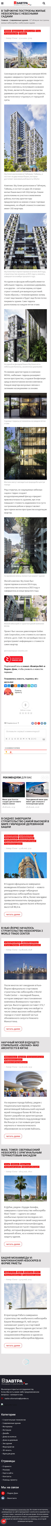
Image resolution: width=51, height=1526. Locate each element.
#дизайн (22, 1057)
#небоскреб (29, 31)
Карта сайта (8, 1473)
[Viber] (25, 686)
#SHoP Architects (11, 838)
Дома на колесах (9, 1436)
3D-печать (7, 1450)
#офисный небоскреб (30, 1167)
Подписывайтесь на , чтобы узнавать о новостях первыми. (24, 669)
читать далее (13, 914)
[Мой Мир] (8, 686)
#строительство (11, 33)
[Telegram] (35, 686)
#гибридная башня (26, 838)
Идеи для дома (9, 1453)
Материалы (7, 1426)
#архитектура (17, 31)
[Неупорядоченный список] (20, 738)
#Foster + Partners (11, 945)
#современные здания (13, 844)
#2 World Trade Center (13, 942)
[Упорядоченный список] (17, 738)
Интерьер (7, 1430)
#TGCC (37, 1272)
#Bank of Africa (10, 1272)
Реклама (6, 1470)
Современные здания (19, 20)
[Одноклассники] (15, 686)
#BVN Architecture (26, 836)
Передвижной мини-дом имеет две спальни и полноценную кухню (37, 801)
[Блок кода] (26, 738)
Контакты (7, 1476)
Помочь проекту (18, 691)
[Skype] (32, 686)
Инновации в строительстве (18, 1509)
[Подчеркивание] (12, 738)
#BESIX (20, 1272)
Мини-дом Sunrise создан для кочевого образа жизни (11, 801)
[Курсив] (9, 738)
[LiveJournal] (22, 686)
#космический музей (35, 1057)
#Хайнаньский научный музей (16, 1062)
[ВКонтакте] (5, 686)
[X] (12, 686)
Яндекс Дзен (12, 1493)
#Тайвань (22, 33)
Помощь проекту (10, 1480)
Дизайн (6, 1433)
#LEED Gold (29, 1272)
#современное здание (13, 1059)
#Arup (7, 1164)
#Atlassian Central (11, 836)
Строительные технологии (14, 1420)
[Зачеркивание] (15, 738)
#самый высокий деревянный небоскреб (20, 841)
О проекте (7, 1466)
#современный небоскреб (30, 945)
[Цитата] (23, 738)
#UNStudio (15, 1164)
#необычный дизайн (12, 1167)
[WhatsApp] (28, 686)
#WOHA (7, 31)
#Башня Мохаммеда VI (13, 1275)
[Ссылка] (29, 738)
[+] (35, 739)
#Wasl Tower (25, 1164)
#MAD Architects (11, 1057)
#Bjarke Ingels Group (30, 942)
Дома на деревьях (10, 1440)
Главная (4, 20)
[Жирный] (6, 738)
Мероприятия (8, 1447)
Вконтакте (12, 1498)
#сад (38, 31)
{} (32, 739)
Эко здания (7, 1443)
